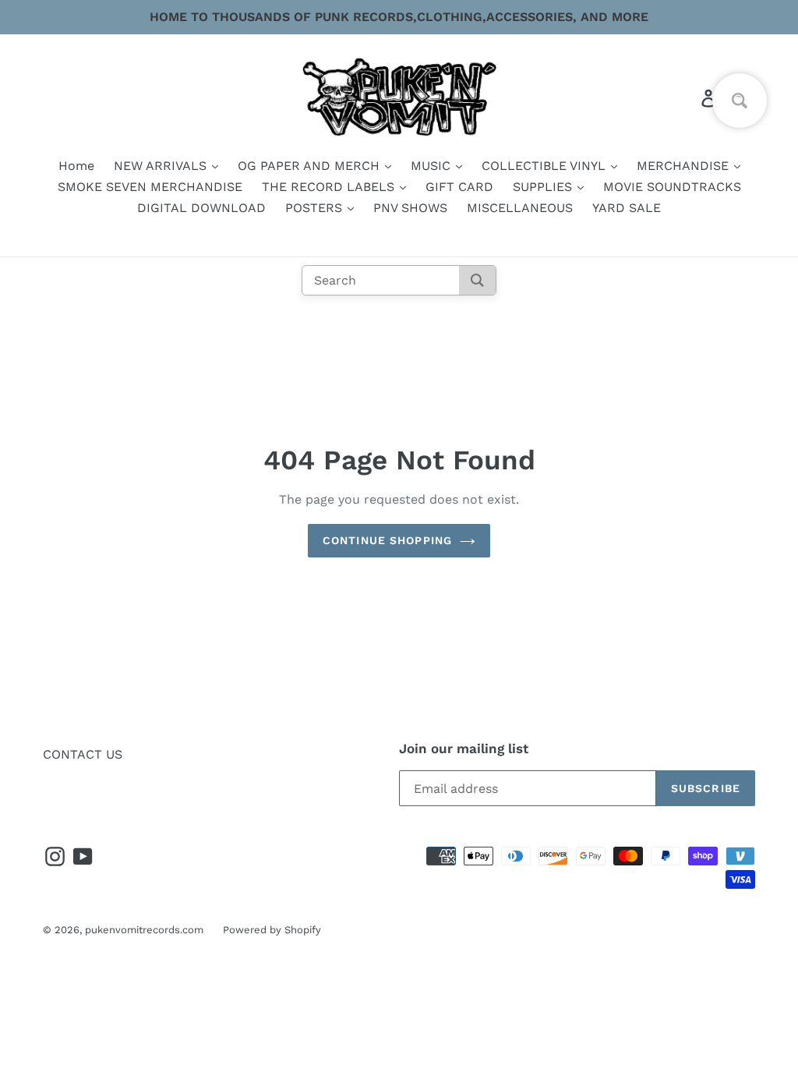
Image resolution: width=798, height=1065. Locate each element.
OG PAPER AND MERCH (310, 165)
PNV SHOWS (410, 207)
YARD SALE (626, 207)
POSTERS (315, 207)
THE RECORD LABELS (330, 186)
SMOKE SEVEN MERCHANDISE (150, 186)
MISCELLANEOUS (520, 207)
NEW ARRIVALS (162, 165)
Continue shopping (387, 540)
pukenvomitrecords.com (144, 930)
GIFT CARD (459, 186)
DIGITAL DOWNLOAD (201, 207)
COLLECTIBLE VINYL (545, 165)
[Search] (477, 280)
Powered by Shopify (272, 930)
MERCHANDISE (685, 165)
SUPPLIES (544, 186)
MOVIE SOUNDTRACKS (672, 186)
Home (76, 165)
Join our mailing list (463, 748)
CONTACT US (82, 754)
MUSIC (432, 165)
